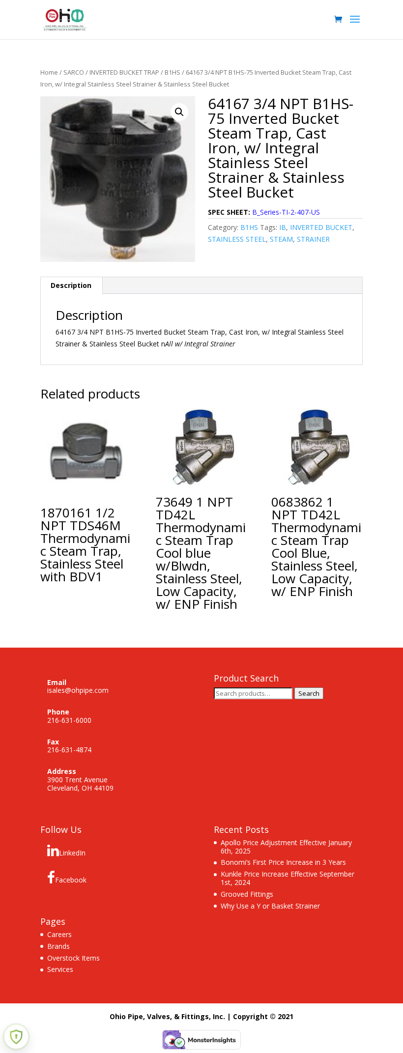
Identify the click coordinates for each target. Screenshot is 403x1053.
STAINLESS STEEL (237, 239)
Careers (59, 934)
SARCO (73, 72)
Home (49, 72)
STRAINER (313, 239)
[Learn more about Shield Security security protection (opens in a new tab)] (16, 1037)
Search (308, 693)
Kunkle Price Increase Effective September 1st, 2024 (287, 878)
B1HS (172, 72)
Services (60, 969)
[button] (179, 112)
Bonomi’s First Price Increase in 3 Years (283, 862)
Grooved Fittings (247, 894)
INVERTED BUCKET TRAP (124, 72)
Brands (58, 946)
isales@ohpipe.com (78, 690)
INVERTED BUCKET (321, 227)
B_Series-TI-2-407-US (286, 212)
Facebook (70, 879)
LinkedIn (72, 852)
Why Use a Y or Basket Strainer (270, 906)
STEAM (281, 239)
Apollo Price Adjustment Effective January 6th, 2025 (286, 846)
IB (282, 227)
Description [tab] (71, 285)
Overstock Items (73, 958)
